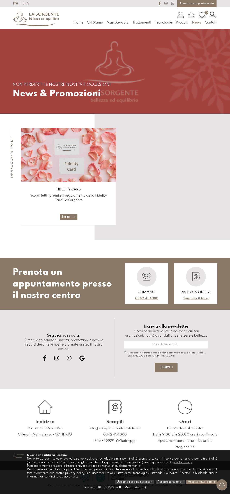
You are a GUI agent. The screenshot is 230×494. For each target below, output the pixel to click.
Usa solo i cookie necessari (135, 482)
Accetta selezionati (170, 482)
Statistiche (111, 487)
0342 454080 (146, 298)
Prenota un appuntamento (197, 3)
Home (78, 22)
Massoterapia (118, 22)
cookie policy (183, 462)
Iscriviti (166, 367)
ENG (26, 3)
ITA (15, 3)
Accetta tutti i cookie (202, 482)
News (196, 22)
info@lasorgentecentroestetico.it (115, 428)
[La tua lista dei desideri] (202, 15)
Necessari (90, 487)
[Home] (36, 18)
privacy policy (74, 473)
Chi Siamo (95, 22)
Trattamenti (141, 22)
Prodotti (182, 22)
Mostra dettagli (135, 487)
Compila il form (196, 298)
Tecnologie (163, 22)
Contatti (211, 22)
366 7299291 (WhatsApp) (115, 440)
